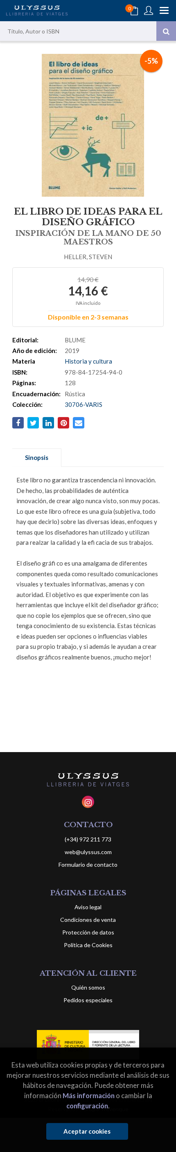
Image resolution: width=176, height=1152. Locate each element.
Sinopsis (36, 457)
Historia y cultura (88, 361)
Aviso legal (88, 906)
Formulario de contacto (88, 864)
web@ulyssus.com (88, 851)
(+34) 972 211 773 (88, 839)
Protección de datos (88, 932)
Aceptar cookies (87, 1131)
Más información (89, 1095)
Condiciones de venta (88, 919)
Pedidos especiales (88, 1000)
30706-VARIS (83, 404)
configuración (87, 1105)
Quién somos (88, 987)
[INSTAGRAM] (88, 802)
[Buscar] (166, 31)
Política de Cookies (88, 944)
